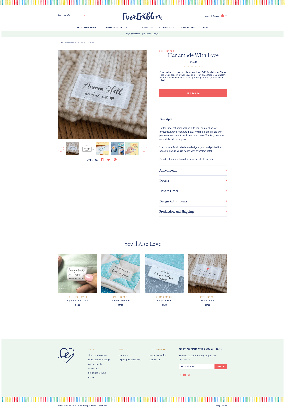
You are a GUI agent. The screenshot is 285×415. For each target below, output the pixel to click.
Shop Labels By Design (116, 27)
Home (60, 42)
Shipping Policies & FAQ (129, 360)
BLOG (205, 27)
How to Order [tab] (168, 191)
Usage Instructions (158, 355)
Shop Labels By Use (86, 27)
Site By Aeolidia (220, 406)
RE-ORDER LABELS (188, 27)
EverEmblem (69, 406)
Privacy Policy (82, 406)
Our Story (123, 355)
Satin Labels (165, 27)
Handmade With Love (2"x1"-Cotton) (79, 42)
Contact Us (154, 360)
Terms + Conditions (99, 406)
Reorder (216, 16)
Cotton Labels (143, 27)
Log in (207, 16)
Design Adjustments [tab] (173, 201)
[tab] (193, 119)
